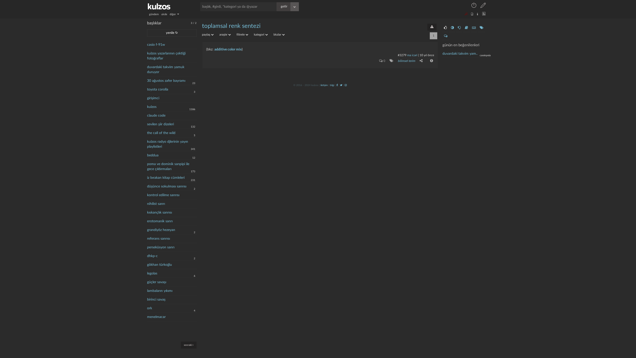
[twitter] (341, 85)
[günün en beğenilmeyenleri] (459, 28)
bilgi (332, 85)
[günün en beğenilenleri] (445, 28)
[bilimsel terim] (390, 60)
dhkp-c (152, 256)
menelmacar (156, 317)
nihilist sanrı (156, 204)
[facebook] (337, 85)
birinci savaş (156, 299)
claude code (156, 115)
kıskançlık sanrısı (159, 212)
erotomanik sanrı (160, 221)
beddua (153, 155)
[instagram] (346, 85)
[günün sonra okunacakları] (466, 28)
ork (149, 308)
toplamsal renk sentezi (231, 26)
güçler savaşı (156, 282)
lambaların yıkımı (159, 291)
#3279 (402, 55)
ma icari (412, 55)
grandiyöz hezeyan (161, 230)
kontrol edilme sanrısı (163, 195)
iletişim (324, 85)
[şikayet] (431, 60)
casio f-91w (156, 44)
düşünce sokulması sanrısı (166, 186)
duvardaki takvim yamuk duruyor (165, 69)
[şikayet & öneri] (432, 27)
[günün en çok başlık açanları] (481, 28)
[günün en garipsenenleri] (452, 28)
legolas (152, 273)
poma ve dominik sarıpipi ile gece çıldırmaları (168, 166)
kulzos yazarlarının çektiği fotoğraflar (166, 56)
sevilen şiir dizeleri (160, 124)
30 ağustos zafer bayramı (166, 81)
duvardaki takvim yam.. (459, 53)
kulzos (152, 107)
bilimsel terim (406, 60)
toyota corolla (157, 89)
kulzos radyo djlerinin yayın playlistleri (167, 144)
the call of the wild (161, 133)
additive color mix (228, 49)
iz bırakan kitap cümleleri (166, 177)
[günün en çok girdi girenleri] (474, 28)
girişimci (153, 98)
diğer (173, 14)
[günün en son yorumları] (445, 36)
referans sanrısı (158, 238)
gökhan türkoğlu (159, 265)
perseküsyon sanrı (160, 247)
